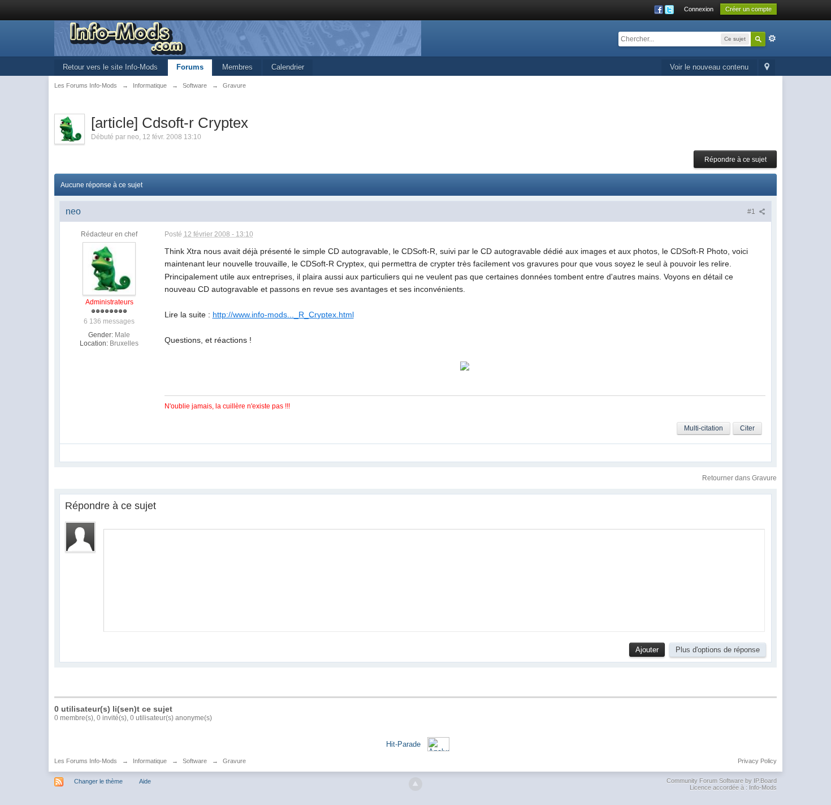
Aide (145, 781)
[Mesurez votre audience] (438, 743)
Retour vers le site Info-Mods (110, 67)
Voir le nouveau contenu (709, 67)
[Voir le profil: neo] (109, 268)
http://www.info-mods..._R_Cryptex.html (283, 314)
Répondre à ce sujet (735, 159)
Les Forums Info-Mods (85, 760)
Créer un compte (748, 9)
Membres (237, 67)
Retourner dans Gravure (739, 478)
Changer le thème (98, 781)
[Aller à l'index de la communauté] (237, 37)
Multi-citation (703, 428)
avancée (772, 38)
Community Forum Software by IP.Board (721, 780)
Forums (190, 67)
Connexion (698, 9)
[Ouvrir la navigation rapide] (767, 67)
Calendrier (287, 67)
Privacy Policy (757, 760)
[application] (434, 578)
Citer (747, 428)
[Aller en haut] (415, 784)
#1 (752, 212)
